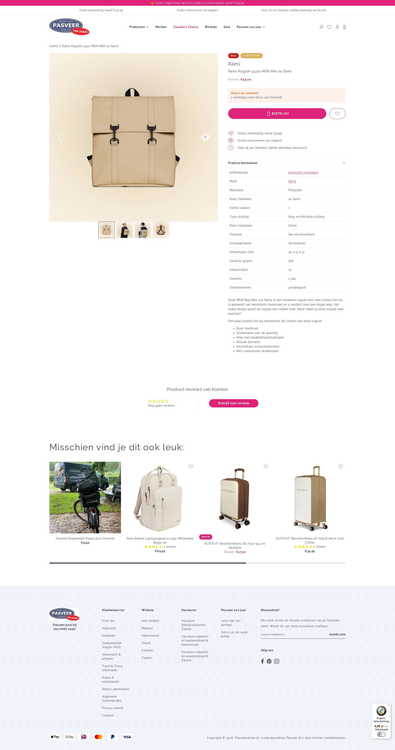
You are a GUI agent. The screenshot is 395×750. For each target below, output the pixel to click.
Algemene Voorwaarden (112, 698)
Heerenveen (150, 635)
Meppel (147, 628)
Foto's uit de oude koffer (234, 634)
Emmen (147, 650)
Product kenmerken (242, 163)
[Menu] (388, 706)
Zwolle (147, 657)
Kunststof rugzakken (303, 172)
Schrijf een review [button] (233, 403)
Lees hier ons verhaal (231, 623)
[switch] (381, 734)
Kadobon (108, 635)
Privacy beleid (112, 708)
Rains (292, 181)
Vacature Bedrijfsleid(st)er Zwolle (193, 625)
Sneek (146, 643)
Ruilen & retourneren (110, 679)
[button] (321, 27)
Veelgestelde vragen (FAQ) (112, 645)
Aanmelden (337, 634)
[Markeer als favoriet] (337, 113)
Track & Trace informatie (112, 668)
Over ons (108, 620)
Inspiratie (109, 628)
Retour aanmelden (115, 689)
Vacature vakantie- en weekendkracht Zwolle (195, 656)
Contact (108, 715)
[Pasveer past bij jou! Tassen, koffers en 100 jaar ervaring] (70, 27)
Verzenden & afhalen (111, 656)
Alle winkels (150, 620)
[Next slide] (205, 137)
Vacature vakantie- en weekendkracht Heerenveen (195, 640)
